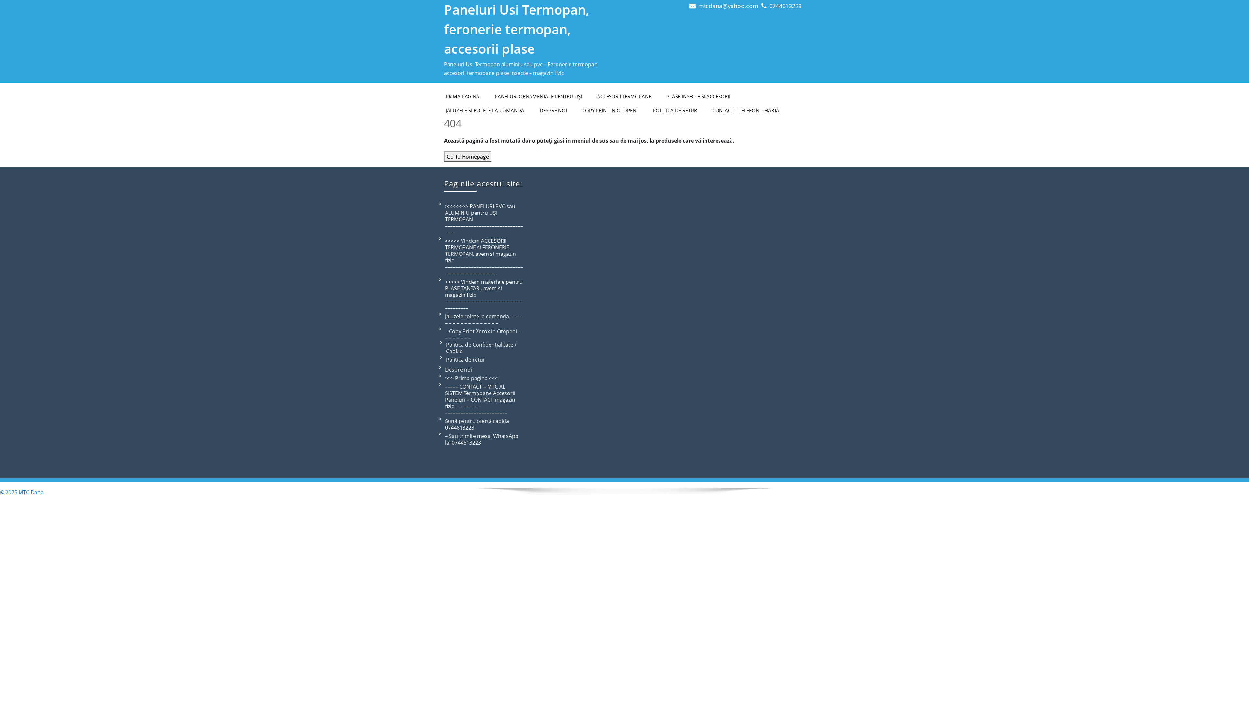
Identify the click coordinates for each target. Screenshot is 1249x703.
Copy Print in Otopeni (610, 110)
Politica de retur (675, 110)
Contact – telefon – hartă (745, 110)
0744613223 (785, 6)
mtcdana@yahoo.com (728, 6)
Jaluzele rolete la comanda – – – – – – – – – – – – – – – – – (483, 319)
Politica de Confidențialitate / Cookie (481, 348)
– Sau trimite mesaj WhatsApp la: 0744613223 (481, 439)
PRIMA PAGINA (462, 96)
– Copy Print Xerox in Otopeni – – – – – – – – (483, 334)
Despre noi (458, 369)
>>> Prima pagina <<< (471, 378)
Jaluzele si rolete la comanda (485, 110)
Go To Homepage (468, 156)
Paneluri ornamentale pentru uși (538, 96)
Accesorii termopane (624, 96)
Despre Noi (553, 110)
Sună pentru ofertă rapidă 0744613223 (477, 424)
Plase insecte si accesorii (698, 96)
